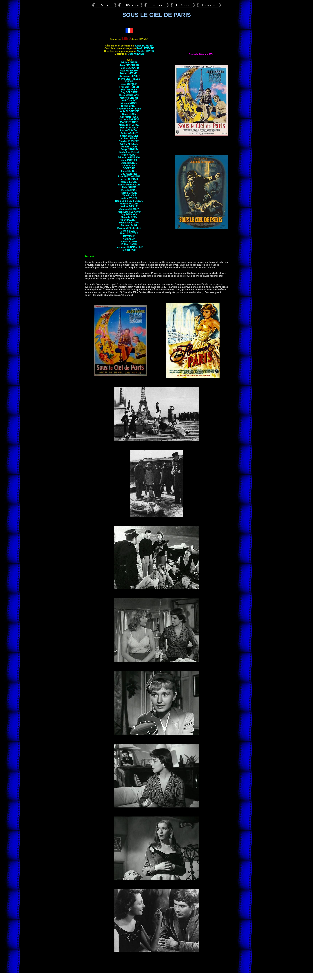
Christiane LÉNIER (129, 76)
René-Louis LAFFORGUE (129, 201)
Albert (129, 220)
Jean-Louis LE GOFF (129, 211)
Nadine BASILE (129, 206)
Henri (129, 95)
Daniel (129, 184)
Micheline (129, 152)
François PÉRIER (129, 87)
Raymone (129, 236)
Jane (129, 160)
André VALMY (129, 100)
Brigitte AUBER (129, 62)
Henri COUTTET (129, 233)
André (129, 130)
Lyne (129, 171)
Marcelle (129, 217)
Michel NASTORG (129, 222)
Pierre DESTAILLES (129, 78)
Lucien (129, 179)
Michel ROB (129, 249)
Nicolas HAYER (145, 51)
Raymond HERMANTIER (129, 247)
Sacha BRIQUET (129, 135)
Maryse (129, 203)
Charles (129, 141)
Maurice (129, 97)
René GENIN (129, 114)
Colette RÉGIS (129, 138)
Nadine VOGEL (129, 198)
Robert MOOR (129, 146)
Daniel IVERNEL (129, 73)
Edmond (129, 157)
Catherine (129, 108)
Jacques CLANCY (129, 209)
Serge (129, 149)
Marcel (129, 182)
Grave (133, 192)
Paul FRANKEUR (129, 70)
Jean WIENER (136, 53)
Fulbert (129, 244)
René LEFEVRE (145, 48)
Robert (129, 241)
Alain (129, 187)
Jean (129, 163)
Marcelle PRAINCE (129, 125)
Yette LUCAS (129, 195)
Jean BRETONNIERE (129, 176)
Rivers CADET (129, 106)
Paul (129, 89)
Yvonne (129, 165)
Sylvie (129, 81)
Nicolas (129, 103)
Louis (129, 111)
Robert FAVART (129, 154)
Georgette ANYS (129, 116)
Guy (129, 92)
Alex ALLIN (129, 239)
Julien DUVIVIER (144, 45)
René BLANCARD (129, 68)
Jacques (129, 119)
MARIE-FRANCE (129, 122)
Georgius (129, 168)
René (129, 190)
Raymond (129, 228)
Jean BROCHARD (129, 65)
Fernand (129, 225)
